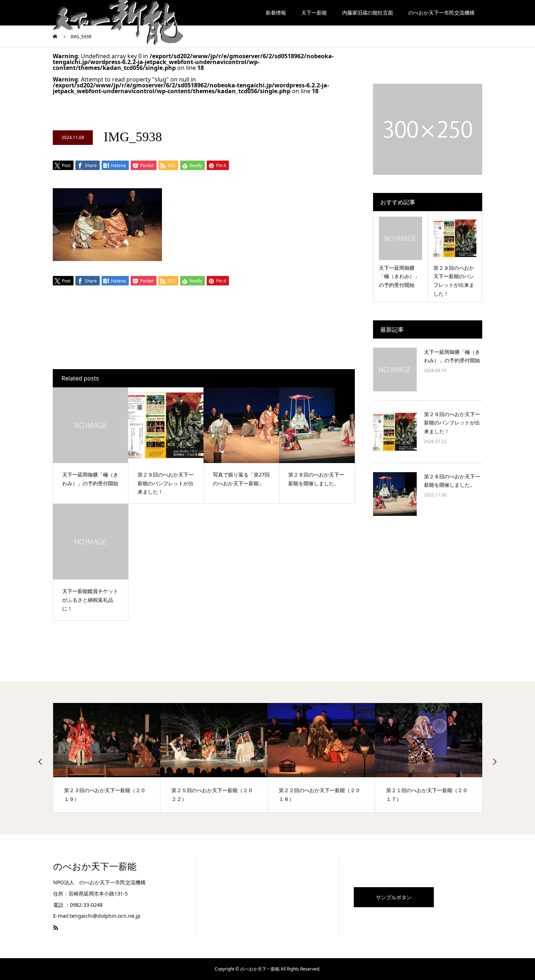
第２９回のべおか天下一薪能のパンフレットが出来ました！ (452, 423)
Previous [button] (40, 761)
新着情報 (276, 12)
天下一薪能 (314, 12)
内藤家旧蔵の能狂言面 (367, 12)
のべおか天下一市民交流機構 (441, 12)
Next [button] (494, 761)
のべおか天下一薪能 (94, 866)
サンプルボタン (394, 897)
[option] (106, 758)
